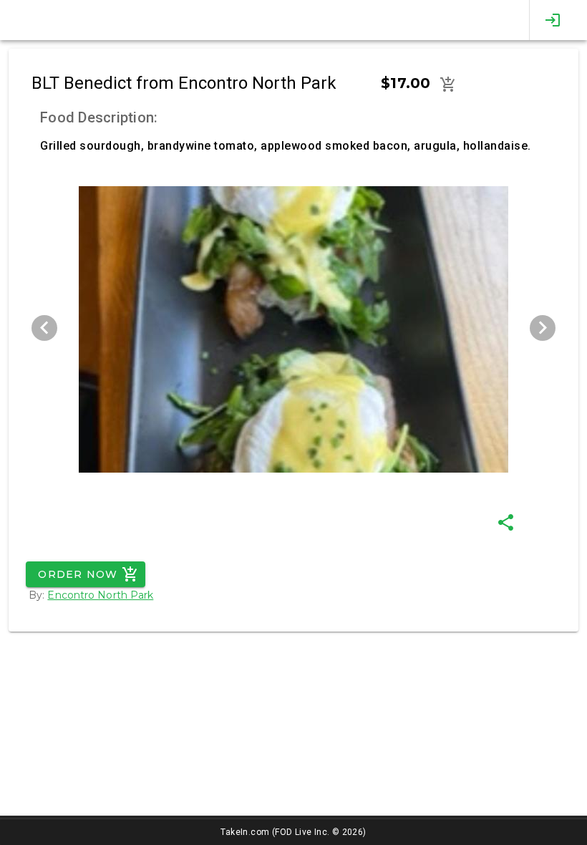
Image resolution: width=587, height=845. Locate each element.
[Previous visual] (44, 328)
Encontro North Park (100, 595)
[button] (448, 84)
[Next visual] (543, 328)
